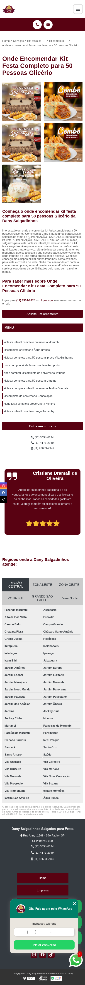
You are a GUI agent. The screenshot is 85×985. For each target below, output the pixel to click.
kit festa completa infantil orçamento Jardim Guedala (36, 388)
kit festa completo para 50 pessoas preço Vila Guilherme (38, 357)
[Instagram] (34, 954)
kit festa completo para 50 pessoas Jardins (30, 380)
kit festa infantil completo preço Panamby (29, 411)
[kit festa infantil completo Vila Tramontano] (63, 142)
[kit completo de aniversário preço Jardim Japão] (21, 142)
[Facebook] (42, 954)
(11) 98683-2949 (43, 448)
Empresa (43, 890)
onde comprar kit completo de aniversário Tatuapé (35, 373)
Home (42, 878)
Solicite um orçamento (42, 314)
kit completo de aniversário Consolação (28, 396)
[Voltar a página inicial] (8, 9)
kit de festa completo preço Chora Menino (29, 403)
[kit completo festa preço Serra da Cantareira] (21, 101)
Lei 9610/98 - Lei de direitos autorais (23, 814)
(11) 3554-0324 (26, 300)
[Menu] (78, 9)
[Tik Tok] (51, 954)
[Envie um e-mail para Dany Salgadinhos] (48, 24)
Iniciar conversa (44, 945)
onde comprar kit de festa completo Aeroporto (32, 365)
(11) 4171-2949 (44, 442)
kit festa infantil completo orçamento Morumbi (31, 342)
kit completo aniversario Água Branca (27, 350)
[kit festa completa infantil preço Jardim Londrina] (21, 184)
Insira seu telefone (44, 923)
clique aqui (46, 300)
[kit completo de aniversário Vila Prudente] (63, 101)
